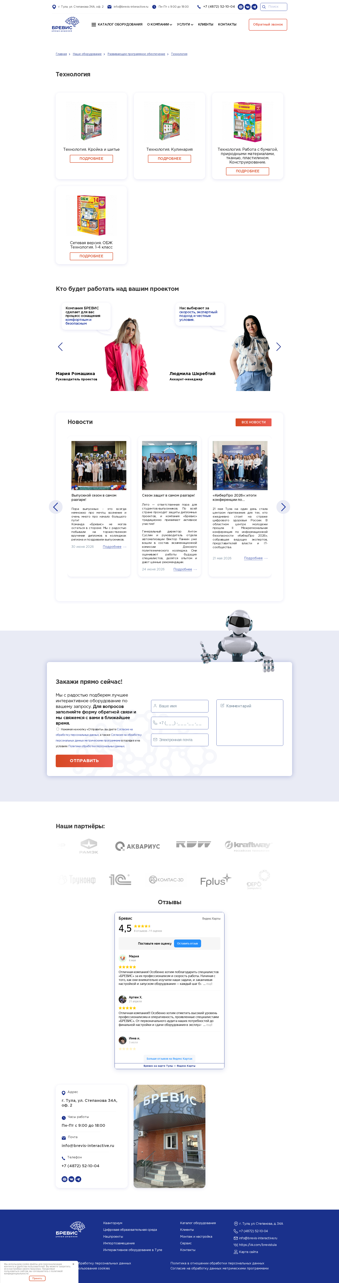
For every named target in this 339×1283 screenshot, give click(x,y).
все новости (254, 422)
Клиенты (187, 1229)
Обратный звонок (268, 24)
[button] (60, 346)
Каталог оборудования (120, 24)
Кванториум (112, 1223)
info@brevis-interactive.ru (131, 7)
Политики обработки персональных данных (96, 746)
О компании (158, 24)
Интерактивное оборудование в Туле (132, 1250)
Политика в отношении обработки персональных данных (217, 1263)
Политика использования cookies (83, 1268)
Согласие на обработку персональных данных (93, 1263)
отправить (84, 761)
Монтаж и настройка (196, 1236)
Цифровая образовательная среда (130, 1229)
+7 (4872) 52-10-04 (219, 6)
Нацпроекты (113, 1236)
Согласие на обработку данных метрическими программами (219, 1268)
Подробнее (91, 158)
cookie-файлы (30, 1264)
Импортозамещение (119, 1243)
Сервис (185, 1243)
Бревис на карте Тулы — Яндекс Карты (169, 1066)
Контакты (187, 1250)
